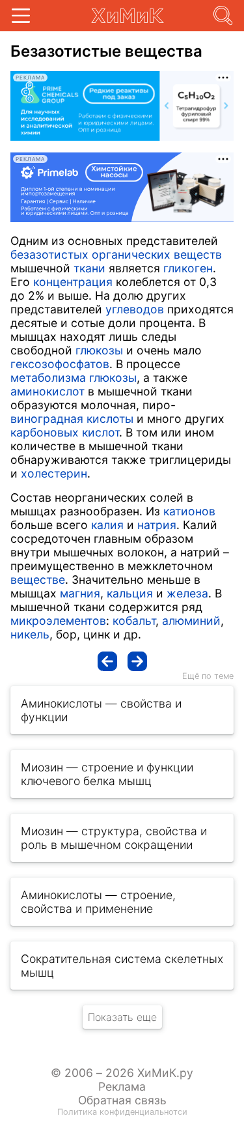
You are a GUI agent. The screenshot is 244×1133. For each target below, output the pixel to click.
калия (107, 525)
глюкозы (99, 350)
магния (80, 593)
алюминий (191, 620)
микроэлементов (58, 620)
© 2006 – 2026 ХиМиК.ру (122, 1073)
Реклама (122, 1086)
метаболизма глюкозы (73, 377)
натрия (156, 525)
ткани (89, 268)
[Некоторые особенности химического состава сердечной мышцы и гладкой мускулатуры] (137, 661)
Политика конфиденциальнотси (122, 1112)
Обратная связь (122, 1100)
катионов (189, 511)
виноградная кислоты (71, 418)
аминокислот (47, 391)
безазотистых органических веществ (116, 254)
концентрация (73, 282)
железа (187, 593)
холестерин (54, 473)
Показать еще (122, 1017)
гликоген (188, 268)
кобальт (134, 620)
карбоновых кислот (64, 432)
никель (29, 634)
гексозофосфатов (59, 364)
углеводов (134, 309)
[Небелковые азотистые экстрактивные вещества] (107, 661)
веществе (37, 579)
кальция (130, 593)
